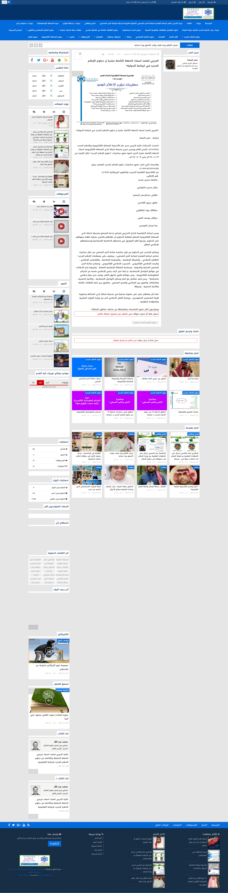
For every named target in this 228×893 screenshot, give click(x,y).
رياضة (128, 37)
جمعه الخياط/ (62, 582)
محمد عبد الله (61, 742)
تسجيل (191, 2)
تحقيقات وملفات (114, 37)
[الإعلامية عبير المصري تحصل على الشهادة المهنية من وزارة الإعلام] (159, 874)
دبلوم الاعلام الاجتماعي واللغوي (41, 30)
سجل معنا (153, 314)
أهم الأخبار (173, 37)
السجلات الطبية (62, 559)
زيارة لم (49, 571)
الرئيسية (210, 2)
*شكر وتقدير (35, 563)
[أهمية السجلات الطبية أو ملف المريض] (159, 848)
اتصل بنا (53, 844)
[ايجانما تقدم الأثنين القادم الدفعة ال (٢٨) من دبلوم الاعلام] (214, 848)
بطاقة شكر (35, 567)
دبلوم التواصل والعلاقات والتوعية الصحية (161, 30)
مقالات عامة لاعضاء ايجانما (70, 30)
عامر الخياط (192, 60)
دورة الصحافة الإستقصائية (48, 23)
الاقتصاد (161, 37)
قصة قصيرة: (62, 571)
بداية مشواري (49, 575)
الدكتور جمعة (49, 567)
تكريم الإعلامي (62, 578)
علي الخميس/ (35, 578)
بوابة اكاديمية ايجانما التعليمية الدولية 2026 (28, 869)
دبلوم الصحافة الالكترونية (52, 37)
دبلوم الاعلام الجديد (191, 37)
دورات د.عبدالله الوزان (71, 23)
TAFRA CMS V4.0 (24, 875)
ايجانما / (35, 575)
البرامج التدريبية (15, 30)
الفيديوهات (85, 37)
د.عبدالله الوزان (60, 787)
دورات (198, 23)
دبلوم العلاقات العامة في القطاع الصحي (102, 30)
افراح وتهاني (89, 23)
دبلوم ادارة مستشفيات (131, 30)
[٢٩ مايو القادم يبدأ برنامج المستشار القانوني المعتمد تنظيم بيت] (214, 887)
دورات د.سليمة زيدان (24, 23)
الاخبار (204, 825)
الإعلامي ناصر (49, 559)
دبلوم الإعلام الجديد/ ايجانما (145, 322)
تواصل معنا (98, 849)
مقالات (189, 23)
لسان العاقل (62, 563)
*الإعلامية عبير (35, 559)
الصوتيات (177, 825)
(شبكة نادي (49, 578)
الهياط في (49, 563)
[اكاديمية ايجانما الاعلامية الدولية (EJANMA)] (214, 874)
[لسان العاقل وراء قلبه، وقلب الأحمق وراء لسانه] (159, 887)
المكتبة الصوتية (96, 846)
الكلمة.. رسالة (62, 567)
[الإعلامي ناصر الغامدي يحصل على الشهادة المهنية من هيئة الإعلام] (159, 861)
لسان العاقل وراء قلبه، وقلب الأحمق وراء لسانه (156, 45)
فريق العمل (32, 37)
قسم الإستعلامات (62, 575)
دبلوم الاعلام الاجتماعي (144, 37)
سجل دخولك (139, 314)
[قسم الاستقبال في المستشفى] (214, 861)
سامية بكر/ (49, 582)
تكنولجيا (99, 37)
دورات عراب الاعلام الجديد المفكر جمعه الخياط (200, 30)
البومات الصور (162, 825)
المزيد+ (71, 37)
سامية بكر (35, 582)
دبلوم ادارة (35, 571)
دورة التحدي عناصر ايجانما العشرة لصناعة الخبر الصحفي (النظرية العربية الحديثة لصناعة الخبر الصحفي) (141, 23)
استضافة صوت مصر (45, 875)
